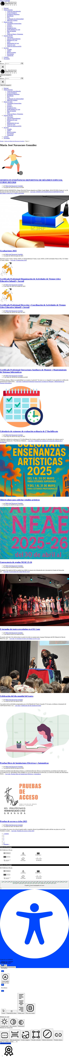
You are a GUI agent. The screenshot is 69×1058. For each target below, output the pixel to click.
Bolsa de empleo (11, 52)
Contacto (6, 57)
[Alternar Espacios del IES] (29, 115)
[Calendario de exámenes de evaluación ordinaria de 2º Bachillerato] (21, 427)
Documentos (10, 54)
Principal (6, 8)
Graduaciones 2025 (8, 251)
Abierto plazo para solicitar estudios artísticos (20, 500)
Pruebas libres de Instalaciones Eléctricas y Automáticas (24, 763)
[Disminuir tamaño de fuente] (2, 971)
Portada (1, 141)
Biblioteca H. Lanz (12, 40)
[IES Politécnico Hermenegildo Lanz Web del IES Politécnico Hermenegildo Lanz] (8, 5)
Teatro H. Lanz (11, 45)
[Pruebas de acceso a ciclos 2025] (21, 818)
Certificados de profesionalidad (15, 19)
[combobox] (34, 884)
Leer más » (19, 260)
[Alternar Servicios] (29, 127)
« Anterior (6, 833)
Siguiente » (6, 844)
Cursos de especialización (14, 11)
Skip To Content (4, 1041)
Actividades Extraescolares (14, 23)
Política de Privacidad (6, 847)
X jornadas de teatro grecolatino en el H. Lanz (20, 629)
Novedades (7, 58)
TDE (8, 32)
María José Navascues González (14, 186)
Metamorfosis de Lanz (13, 43)
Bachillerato (10, 16)
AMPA (9, 51)
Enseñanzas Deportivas (13, 14)
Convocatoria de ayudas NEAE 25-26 (16, 562)
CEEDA (9, 25)
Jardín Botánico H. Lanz (13, 29)
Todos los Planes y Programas (15, 34)
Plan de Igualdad (11, 31)
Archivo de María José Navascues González (14, 141)
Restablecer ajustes (5, 1043)
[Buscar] (0, 61)
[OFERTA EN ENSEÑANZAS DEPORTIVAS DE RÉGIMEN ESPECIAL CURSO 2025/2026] (12, 176)
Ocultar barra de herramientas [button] (8, 967)
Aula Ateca (10, 37)
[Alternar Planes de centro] (29, 102)
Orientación (10, 55)
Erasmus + (10, 26)
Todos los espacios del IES (14, 46)
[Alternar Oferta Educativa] (29, 89)
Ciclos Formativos (12, 13)
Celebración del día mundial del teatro (16, 696)
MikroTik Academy (12, 20)
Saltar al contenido (5, 0)
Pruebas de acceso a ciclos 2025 (13, 821)
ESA (8, 17)
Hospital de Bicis (11, 28)
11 (4, 843)
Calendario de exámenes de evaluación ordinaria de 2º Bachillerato (29, 431)
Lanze (8, 42)
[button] (0, 888)
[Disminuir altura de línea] (2, 991)
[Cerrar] (3, 66)
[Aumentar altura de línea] (2, 985)
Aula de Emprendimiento (13, 38)
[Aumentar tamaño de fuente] (2, 965)
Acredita (9, 49)
